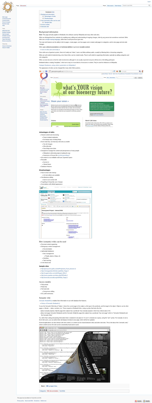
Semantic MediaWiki (45, 300)
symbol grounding (63, 155)
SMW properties (51, 386)
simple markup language (53, 39)
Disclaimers (37, 400)
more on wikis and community (49, 49)
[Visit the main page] (8, 7)
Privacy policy (20, 400)
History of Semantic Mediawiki (50, 303)
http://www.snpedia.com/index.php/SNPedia (53, 275)
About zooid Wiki (29, 400)
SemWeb (62, 391)
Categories (43, 391)
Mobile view (43, 400)
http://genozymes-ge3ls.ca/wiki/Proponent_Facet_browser (58, 268)
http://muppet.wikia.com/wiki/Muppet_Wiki (53, 273)
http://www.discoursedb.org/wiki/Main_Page (53, 277)
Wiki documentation (52, 391)
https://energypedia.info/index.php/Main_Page (54, 271)
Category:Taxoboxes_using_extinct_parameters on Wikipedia (56, 65)
